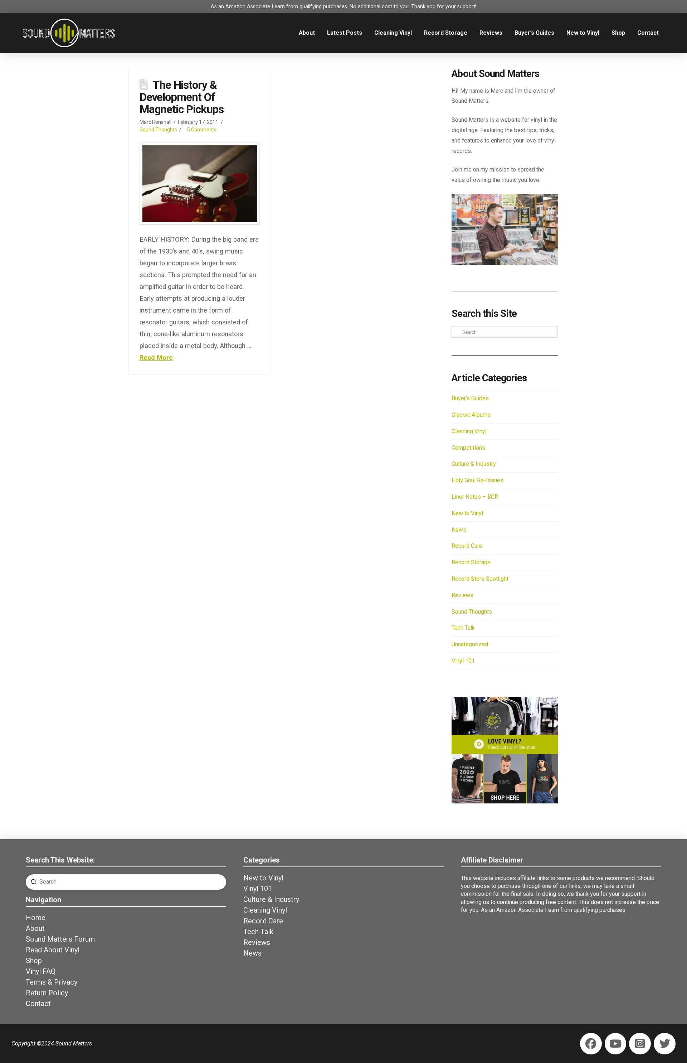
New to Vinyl (467, 513)
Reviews (462, 595)
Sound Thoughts (158, 129)
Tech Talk (463, 627)
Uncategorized (470, 644)
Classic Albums (471, 414)
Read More (156, 357)
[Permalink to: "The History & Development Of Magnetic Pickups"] (199, 183)
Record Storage (471, 562)
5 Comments (201, 129)
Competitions (468, 447)
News (459, 529)
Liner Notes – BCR (475, 496)
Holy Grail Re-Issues (477, 480)
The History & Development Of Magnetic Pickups (182, 97)
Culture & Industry (474, 463)
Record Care (467, 545)
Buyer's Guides (470, 398)
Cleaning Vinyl (469, 431)
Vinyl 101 (463, 660)
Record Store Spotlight (480, 578)
